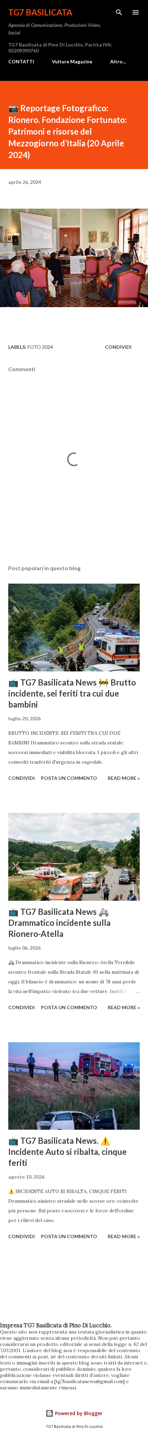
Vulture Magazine (72, 61)
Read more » (124, 778)
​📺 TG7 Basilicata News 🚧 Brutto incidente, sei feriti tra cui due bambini (72, 693)
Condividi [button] (118, 347)
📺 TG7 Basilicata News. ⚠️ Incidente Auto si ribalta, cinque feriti (67, 1152)
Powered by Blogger (78, 1413)
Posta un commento (69, 778)
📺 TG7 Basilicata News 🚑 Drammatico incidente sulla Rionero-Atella (59, 923)
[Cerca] (119, 12)
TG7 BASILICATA (40, 12)
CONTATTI (21, 61)
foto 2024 (40, 347)
